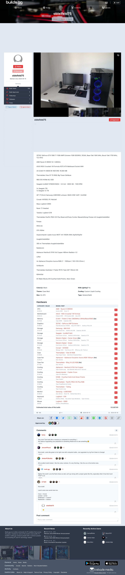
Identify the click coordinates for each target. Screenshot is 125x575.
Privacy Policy (48, 572)
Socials (18, 565)
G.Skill (58, 319)
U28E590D (67, 392)
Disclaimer (64, 572)
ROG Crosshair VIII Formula (70, 314)
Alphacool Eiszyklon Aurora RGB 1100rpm (78, 357)
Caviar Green (72, 338)
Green (70, 343)
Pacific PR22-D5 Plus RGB (75, 382)
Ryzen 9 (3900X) (67, 309)
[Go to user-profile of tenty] (38, 434)
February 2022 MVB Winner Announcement (57, 533)
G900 (65, 401)
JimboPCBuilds (47, 458)
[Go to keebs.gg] (106, 2)
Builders (30, 565)
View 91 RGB (70, 353)
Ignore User (26, 107)
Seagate (59, 333)
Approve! (115, 120)
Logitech (59, 396)
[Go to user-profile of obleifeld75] (18, 59)
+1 (59, 482)
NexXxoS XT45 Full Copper (73, 367)
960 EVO (67, 328)
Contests (15, 569)
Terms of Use (38, 572)
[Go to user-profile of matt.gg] (38, 469)
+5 (62, 469)
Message (18, 71)
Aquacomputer (61, 372)
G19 (65, 396)
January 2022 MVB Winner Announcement (56, 538)
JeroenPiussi (46, 447)
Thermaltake (60, 353)
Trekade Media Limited (100, 572)
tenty (43, 435)
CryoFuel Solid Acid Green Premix (73, 377)
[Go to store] (115, 310)
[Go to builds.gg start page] (14, 2)
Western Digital (61, 338)
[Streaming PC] (35, 553)
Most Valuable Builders (40, 565)
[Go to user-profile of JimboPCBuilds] (38, 458)
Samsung (59, 328)
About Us (19, 572)
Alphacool (59, 357)
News (20, 562)
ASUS (58, 314)
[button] (116, 80)
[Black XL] (62, 553)
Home (55, 19)
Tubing (68, 387)
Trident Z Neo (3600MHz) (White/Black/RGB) (77, 319)
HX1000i (65, 348)
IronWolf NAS (67, 333)
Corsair (58, 348)
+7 (65, 458)
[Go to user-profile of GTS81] (38, 481)
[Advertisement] (62, 37)
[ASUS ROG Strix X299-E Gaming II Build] (21, 553)
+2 (63, 447)
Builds (63, 19)
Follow (19, 66)
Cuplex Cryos (72, 372)
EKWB (58, 377)
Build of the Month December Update (55, 542)
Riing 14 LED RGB (72, 362)
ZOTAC (58, 323)
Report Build (12, 107)
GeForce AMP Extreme (70, 323)
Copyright (56, 572)
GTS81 (44, 482)
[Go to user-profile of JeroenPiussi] (38, 447)
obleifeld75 (18, 75)
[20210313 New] (7, 553)
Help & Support (28, 572)
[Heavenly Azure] (49, 553)
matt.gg (47, 469)
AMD (57, 309)
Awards (24, 565)
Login (118, 2)
